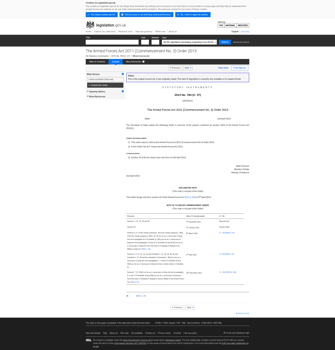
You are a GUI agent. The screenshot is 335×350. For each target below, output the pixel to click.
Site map (124, 333)
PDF (178, 323)
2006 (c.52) (134, 282)
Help (105, 333)
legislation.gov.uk (107, 21)
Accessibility (137, 333)
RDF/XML (217, 323)
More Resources (133, 61)
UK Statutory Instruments (97, 56)
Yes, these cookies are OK (103, 14)
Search (225, 42)
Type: (164, 37)
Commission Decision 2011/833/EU (130, 343)
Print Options (240, 68)
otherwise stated (173, 340)
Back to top (243, 313)
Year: (143, 37)
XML (184, 323)
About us (114, 333)
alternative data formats (133, 323)
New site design (93, 333)
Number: (155, 37)
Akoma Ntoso (193, 323)
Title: (88, 37)
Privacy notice (164, 333)
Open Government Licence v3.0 (137, 340)
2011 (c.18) (190, 197)
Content (115, 61)
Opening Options (96, 91)
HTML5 (158, 323)
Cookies (177, 333)
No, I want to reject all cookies (194, 14)
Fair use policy (190, 333)
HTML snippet (169, 323)
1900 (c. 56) (145, 249)
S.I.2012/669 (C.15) (226, 254)
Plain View (223, 68)
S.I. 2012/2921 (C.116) (227, 272)
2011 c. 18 (141, 296)
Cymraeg (245, 31)
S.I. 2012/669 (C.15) (226, 233)
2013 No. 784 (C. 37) (120, 56)
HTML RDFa (206, 323)
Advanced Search (241, 42)
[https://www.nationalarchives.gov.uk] (233, 23)
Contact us (150, 333)
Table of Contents (97, 61)
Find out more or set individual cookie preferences (148, 14)
